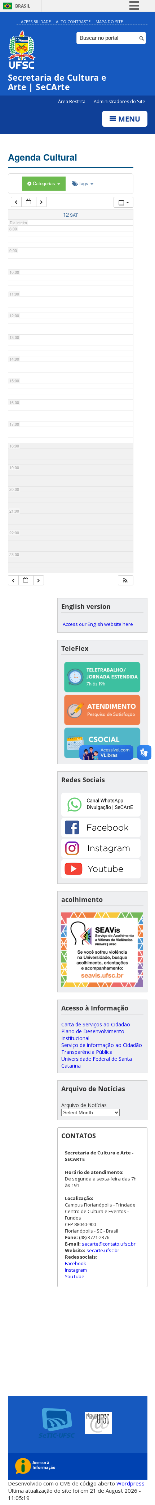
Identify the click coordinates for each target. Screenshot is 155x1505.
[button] (125, 580)
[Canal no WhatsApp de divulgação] (101, 814)
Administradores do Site (119, 101)
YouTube (74, 1276)
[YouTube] (101, 876)
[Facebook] (101, 835)
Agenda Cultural (42, 157)
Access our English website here (98, 624)
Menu (128, 119)
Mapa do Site (109, 21)
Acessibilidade (36, 21)
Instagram (76, 1270)
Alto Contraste (73, 21)
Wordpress (130, 1483)
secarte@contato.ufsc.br (109, 1244)
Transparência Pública (86, 1051)
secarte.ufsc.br (103, 1250)
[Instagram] (101, 855)
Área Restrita (72, 101)
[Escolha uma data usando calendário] (28, 202)
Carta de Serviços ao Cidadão (95, 1024)
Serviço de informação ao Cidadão (101, 1045)
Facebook (75, 1263)
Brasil (22, 6)
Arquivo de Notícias (84, 1105)
